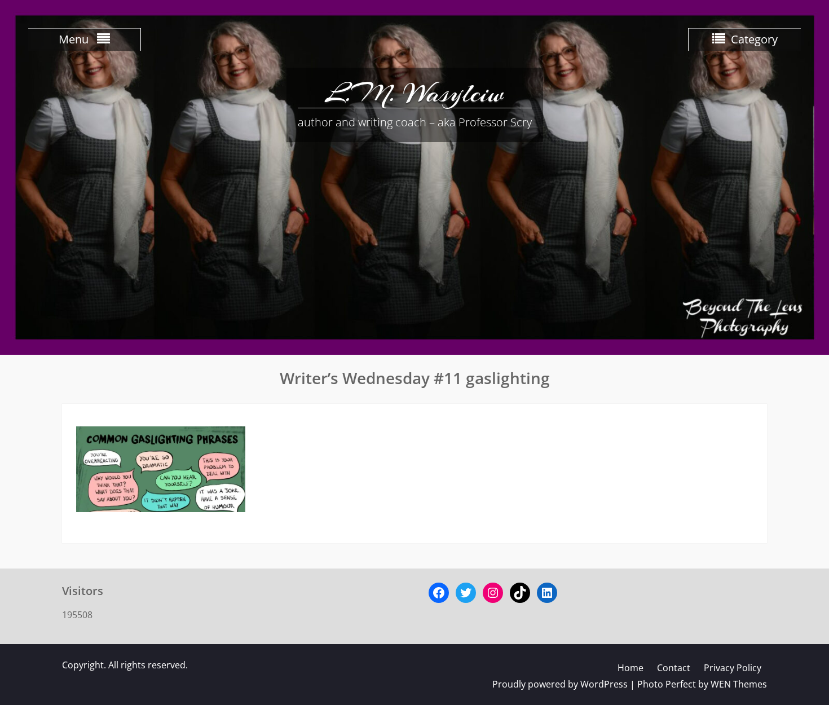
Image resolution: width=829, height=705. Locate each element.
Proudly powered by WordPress (560, 684)
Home (630, 668)
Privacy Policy (732, 668)
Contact (673, 668)
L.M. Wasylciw (414, 93)
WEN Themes (739, 684)
